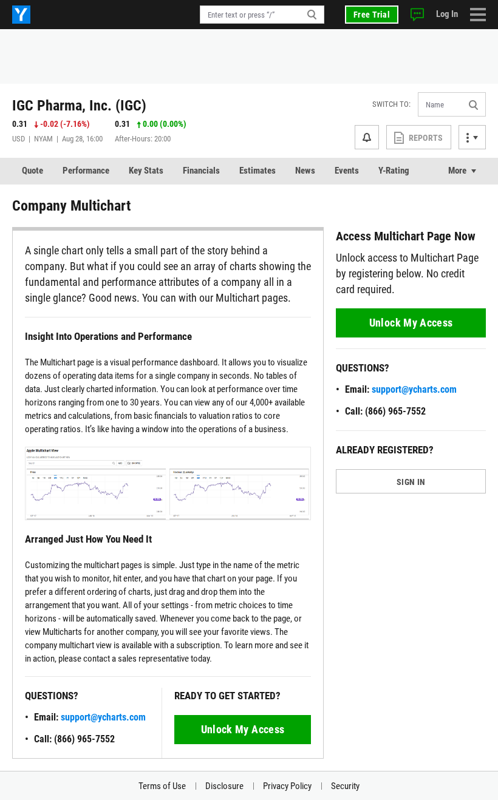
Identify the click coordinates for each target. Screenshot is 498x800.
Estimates (257, 170)
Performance (86, 170)
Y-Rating (393, 170)
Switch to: (391, 104)
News (305, 170)
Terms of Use (162, 786)
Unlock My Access (243, 729)
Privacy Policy (287, 786)
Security (345, 786)
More (457, 170)
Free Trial (371, 14)
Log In (447, 13)
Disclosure (224, 786)
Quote (32, 170)
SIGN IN (411, 482)
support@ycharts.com (103, 717)
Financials (201, 170)
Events (347, 170)
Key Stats (146, 170)
